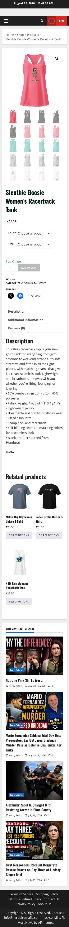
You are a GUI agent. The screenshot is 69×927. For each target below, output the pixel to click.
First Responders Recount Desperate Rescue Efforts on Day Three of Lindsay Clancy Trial (33, 869)
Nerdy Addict (15, 685)
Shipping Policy (47, 894)
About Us (44, 904)
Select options (19, 535)
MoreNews (25, 922)
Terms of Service (21, 894)
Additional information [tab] (26, 320)
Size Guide (13, 262)
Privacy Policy (25, 904)
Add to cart (28, 267)
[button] (6, 21)
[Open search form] (42, 21)
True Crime (16, 670)
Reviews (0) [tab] (16, 328)
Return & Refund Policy (24, 899)
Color (12, 233)
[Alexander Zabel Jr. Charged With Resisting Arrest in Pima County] (34, 780)
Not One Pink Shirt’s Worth (24, 680)
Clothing (27, 283)
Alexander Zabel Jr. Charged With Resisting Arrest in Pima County (28, 807)
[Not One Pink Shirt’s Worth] (34, 656)
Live (61, 20)
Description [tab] (16, 311)
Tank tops (40, 283)
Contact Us (52, 899)
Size (11, 244)
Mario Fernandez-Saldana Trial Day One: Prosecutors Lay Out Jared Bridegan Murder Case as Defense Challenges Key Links (34, 742)
